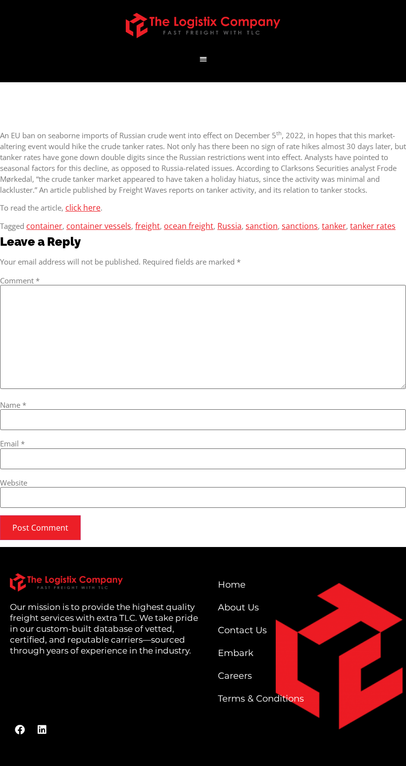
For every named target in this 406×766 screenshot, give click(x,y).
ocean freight (188, 225)
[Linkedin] (42, 730)
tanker (334, 225)
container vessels (98, 225)
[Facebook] (20, 730)
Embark (236, 653)
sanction (262, 225)
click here (83, 207)
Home (232, 584)
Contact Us (242, 630)
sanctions (300, 225)
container (44, 225)
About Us (238, 607)
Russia (229, 225)
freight (147, 225)
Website (13, 483)
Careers (235, 675)
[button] (203, 58)
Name (13, 405)
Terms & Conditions (261, 698)
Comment (20, 280)
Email (12, 443)
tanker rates (373, 225)
